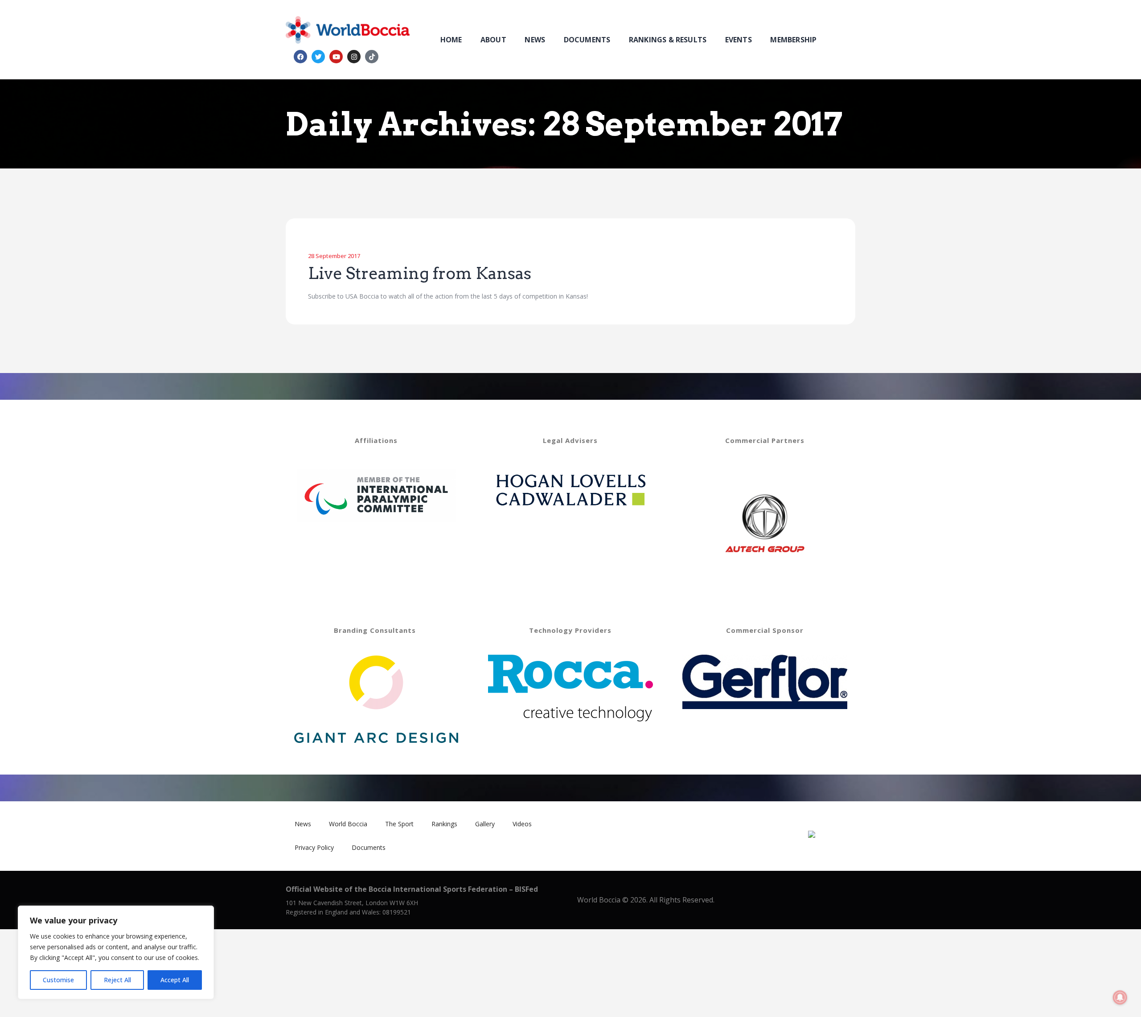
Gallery (485, 824)
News (303, 824)
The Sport (399, 824)
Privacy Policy (314, 847)
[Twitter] (318, 56)
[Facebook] (300, 56)
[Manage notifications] (1120, 997)
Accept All (174, 980)
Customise (58, 980)
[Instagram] (354, 56)
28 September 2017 (334, 256)
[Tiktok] (371, 56)
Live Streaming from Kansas (419, 274)
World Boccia (348, 824)
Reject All (117, 980)
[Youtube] (336, 56)
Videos (522, 824)
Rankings (444, 824)
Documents (369, 847)
